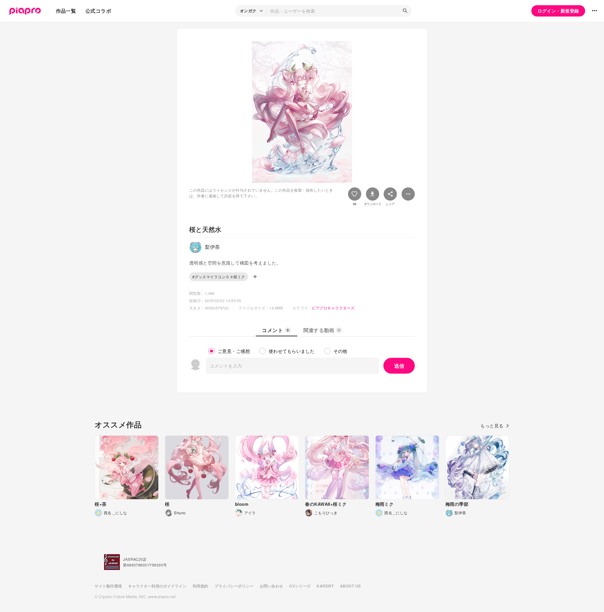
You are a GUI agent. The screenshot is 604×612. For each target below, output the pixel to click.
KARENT (325, 586)
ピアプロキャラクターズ (333, 308)
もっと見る (491, 425)
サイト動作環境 (108, 586)
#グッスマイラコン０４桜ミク (218, 276)
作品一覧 (66, 10)
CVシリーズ (299, 586)
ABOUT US (350, 586)
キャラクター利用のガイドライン (157, 586)
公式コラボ (98, 10)
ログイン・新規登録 (558, 11)
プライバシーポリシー (233, 586)
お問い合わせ (271, 586)
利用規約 (200, 586)
